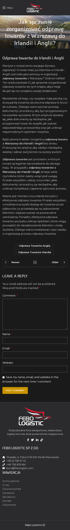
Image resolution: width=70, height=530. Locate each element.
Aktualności (8, 496)
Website (7, 362)
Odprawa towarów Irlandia (34, 252)
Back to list (35, 262)
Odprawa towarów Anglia (34, 245)
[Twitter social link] (32, 439)
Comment (9, 295)
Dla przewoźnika (11, 488)
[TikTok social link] (41, 439)
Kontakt (7, 500)
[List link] (35, 468)
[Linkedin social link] (37, 439)
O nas (5, 485)
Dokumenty (9, 504)
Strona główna (10, 481)
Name (7, 334)
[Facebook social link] (28, 439)
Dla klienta (8, 493)
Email (6, 348)
